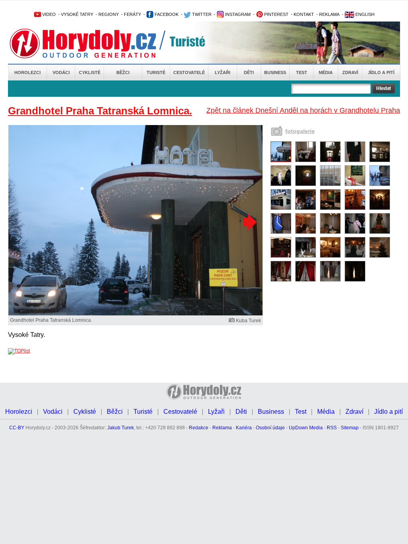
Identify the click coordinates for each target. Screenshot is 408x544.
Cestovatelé (189, 72)
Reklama (222, 428)
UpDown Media (306, 428)
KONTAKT (304, 14)
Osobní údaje (270, 428)
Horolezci (27, 72)
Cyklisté (89, 72)
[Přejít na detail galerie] (135, 314)
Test (301, 72)
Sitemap (350, 428)
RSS (332, 428)
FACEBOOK (165, 14)
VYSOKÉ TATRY (77, 14)
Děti (249, 72)
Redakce (198, 428)
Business (275, 72)
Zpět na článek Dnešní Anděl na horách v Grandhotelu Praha (303, 110)
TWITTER (201, 14)
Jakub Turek (120, 428)
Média (326, 72)
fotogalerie (300, 131)
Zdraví (350, 72)
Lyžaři (222, 72)
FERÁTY (132, 14)
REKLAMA (329, 14)
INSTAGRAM (237, 14)
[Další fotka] (249, 222)
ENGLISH (364, 14)
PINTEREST (275, 14)
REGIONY (108, 14)
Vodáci (61, 72)
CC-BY (16, 428)
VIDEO (48, 14)
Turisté (156, 72)
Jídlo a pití (381, 72)
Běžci (122, 72)
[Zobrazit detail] (281, 160)
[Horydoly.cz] (92, 43)
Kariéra (244, 428)
